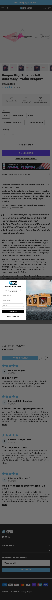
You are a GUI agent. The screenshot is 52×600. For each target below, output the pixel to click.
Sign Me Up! (13, 311)
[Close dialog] (50, 281)
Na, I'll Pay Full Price (13, 316)
